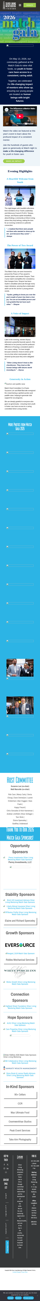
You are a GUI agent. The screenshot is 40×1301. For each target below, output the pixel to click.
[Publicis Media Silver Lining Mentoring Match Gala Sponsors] (20, 867)
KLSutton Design (16, 1272)
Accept (10, 1298)
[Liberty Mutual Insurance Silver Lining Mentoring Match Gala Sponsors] (20, 906)
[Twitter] (7, 1164)
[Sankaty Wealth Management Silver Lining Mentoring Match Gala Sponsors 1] (20, 1067)
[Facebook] (4, 1164)
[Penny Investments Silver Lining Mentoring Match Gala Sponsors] (20, 857)
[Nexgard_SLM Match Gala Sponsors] (20, 953)
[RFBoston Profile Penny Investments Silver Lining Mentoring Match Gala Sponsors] (20, 912)
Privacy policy (28, 1298)
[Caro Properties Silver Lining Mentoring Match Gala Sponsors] (20, 1029)
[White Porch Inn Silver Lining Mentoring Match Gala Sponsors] (20, 966)
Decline (18, 1298)
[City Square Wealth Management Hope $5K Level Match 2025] (20, 1035)
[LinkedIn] (7, 1168)
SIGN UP (7, 1247)
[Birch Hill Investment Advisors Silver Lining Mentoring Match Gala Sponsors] (20, 900)
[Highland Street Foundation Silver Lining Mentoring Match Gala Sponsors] (20, 1006)
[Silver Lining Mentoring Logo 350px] (9, 2)
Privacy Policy (24, 1272)
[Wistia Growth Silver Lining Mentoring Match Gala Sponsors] (20, 982)
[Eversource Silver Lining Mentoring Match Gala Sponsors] (20, 941)
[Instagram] (4, 1168)
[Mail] (6, 1172)
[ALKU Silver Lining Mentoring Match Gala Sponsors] (20, 1023)
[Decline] (37, 1296)
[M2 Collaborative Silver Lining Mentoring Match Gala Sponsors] (20, 1061)
